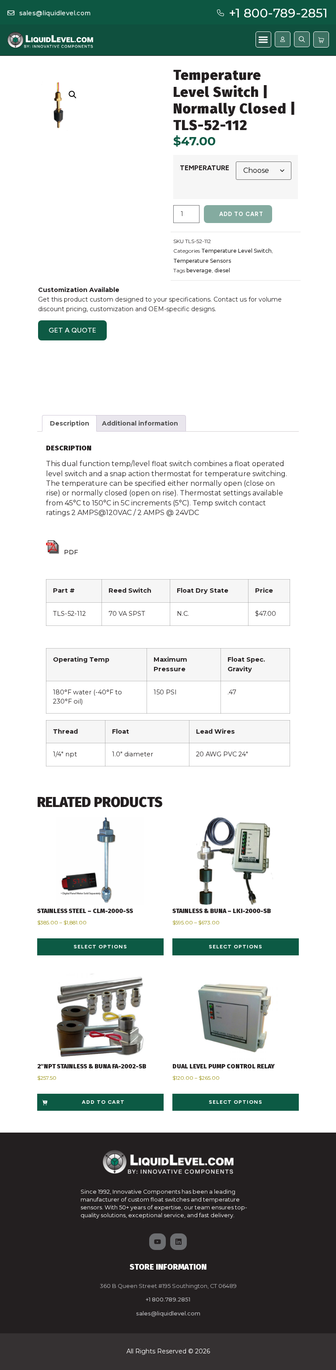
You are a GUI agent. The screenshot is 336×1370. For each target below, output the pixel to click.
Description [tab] (69, 423)
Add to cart (241, 214)
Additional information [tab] (140, 423)
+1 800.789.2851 (168, 1299)
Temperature (204, 168)
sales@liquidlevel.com (55, 13)
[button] (264, 39)
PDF (71, 552)
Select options (100, 947)
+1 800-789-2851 (278, 13)
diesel (222, 270)
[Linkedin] (178, 1241)
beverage (199, 270)
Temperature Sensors (202, 261)
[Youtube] (157, 1241)
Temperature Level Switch (236, 250)
